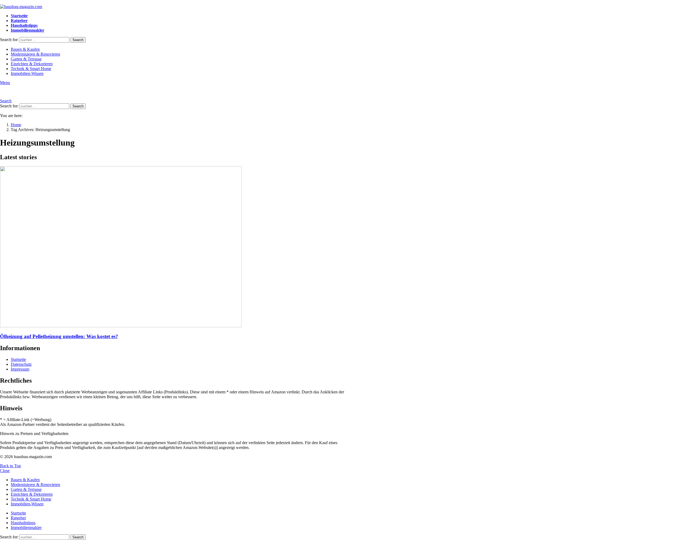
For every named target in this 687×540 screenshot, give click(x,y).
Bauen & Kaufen (25, 49)
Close (5, 470)
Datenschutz (21, 364)
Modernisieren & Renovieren (35, 54)
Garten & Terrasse (26, 59)
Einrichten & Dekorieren (32, 63)
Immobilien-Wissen (27, 73)
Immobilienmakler (27, 30)
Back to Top (10, 465)
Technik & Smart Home (31, 68)
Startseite (19, 15)
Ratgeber (19, 20)
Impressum (20, 369)
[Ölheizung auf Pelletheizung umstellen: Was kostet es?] (176, 247)
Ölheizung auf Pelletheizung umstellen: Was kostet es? (59, 336)
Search (77, 40)
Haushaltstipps (24, 25)
